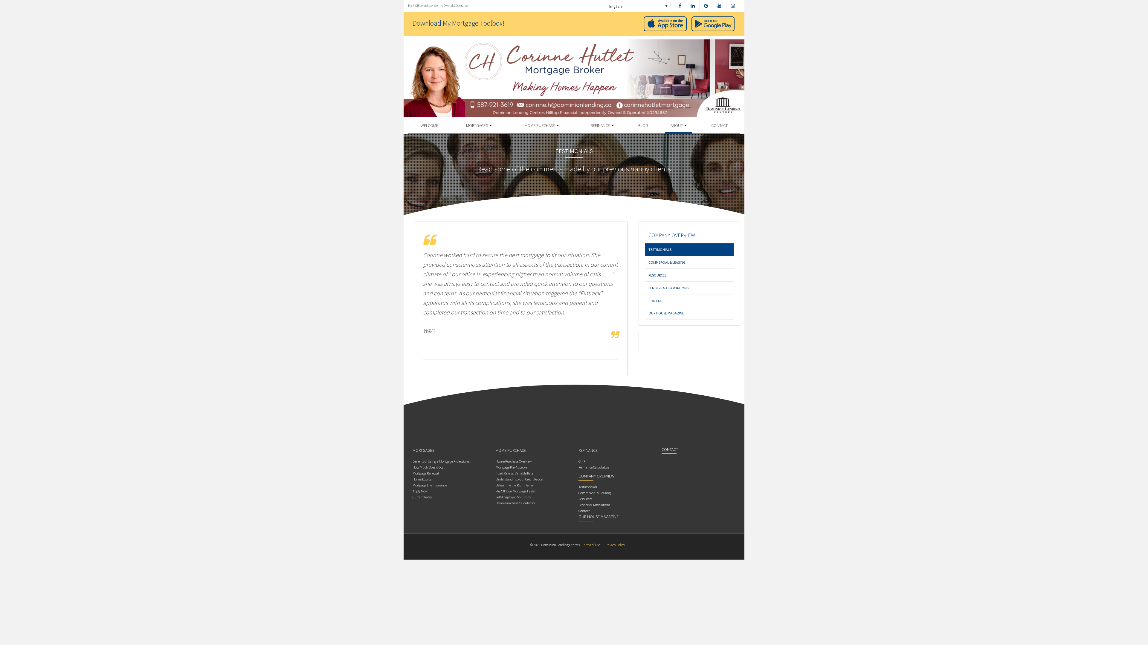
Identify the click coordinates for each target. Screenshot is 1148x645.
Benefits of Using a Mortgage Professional (442, 461)
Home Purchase (540, 125)
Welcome (429, 125)
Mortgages (477, 125)
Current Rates (422, 497)
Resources (657, 275)
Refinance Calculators (593, 467)
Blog (643, 125)
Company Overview (671, 235)
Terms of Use (591, 545)
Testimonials (659, 249)
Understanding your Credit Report (520, 479)
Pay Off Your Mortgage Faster (516, 491)
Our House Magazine (666, 313)
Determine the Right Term (514, 485)
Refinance (601, 125)
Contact (719, 125)
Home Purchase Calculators (515, 503)
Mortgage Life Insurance (430, 485)
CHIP (581, 461)
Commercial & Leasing (667, 262)
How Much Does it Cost (429, 467)
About (677, 125)
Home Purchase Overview (514, 461)
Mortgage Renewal (426, 473)
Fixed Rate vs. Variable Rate (514, 473)
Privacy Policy (615, 545)
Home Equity (422, 479)
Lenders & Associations (668, 288)
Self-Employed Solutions (513, 497)
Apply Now (420, 491)
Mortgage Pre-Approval (512, 467)
